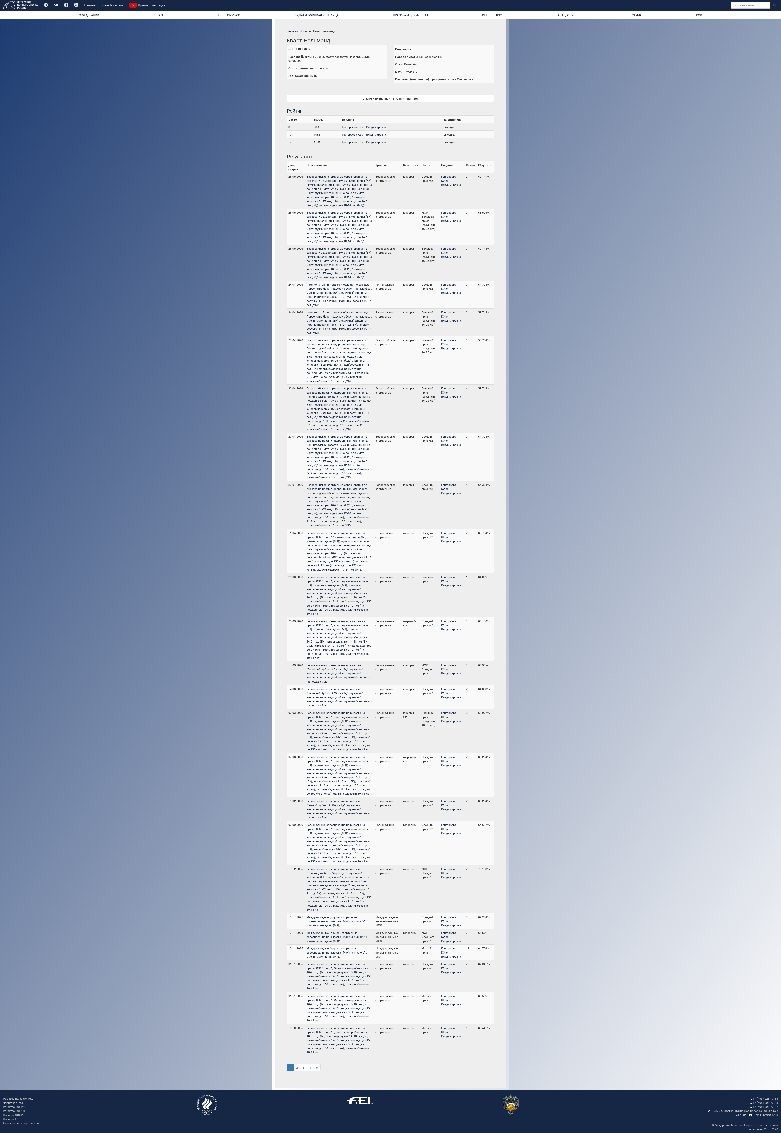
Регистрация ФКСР (15, 1107)
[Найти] (774, 5)
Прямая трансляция (147, 5)
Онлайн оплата (112, 5)
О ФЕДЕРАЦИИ (89, 15)
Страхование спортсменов (21, 1123)
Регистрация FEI (14, 1111)
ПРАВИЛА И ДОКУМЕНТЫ (410, 15)
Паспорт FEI (11, 1119)
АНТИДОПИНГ (567, 15)
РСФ (699, 15)
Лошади (305, 31)
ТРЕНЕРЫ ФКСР (229, 15)
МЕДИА (637, 15)
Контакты (90, 5)
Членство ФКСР (13, 1102)
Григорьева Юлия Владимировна (364, 127)
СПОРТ (158, 15)
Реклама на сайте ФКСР (19, 1098)
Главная (292, 31)
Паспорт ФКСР (13, 1115)
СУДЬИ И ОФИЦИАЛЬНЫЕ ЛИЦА (316, 15)
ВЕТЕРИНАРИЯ (492, 15)
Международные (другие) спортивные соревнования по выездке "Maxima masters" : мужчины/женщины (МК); (337, 921)
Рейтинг (295, 110)
